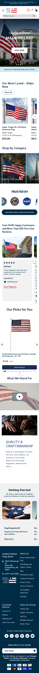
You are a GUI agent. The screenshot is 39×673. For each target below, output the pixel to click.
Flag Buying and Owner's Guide (26, 565)
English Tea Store (26, 613)
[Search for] (34, 15)
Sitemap (23, 596)
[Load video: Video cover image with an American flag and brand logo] (19, 396)
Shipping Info (7, 619)
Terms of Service (26, 586)
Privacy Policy (25, 582)
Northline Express (26, 620)
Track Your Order (8, 622)
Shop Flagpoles (10, 287)
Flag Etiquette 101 (12, 528)
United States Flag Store (23, 631)
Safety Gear (24, 609)
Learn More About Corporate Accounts (19, 212)
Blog (21, 571)
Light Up (23, 616)
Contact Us (6, 611)
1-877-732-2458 (12, 574)
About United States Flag (27, 559)
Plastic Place (25, 624)
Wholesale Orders (26, 575)
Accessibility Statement (24, 591)
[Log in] (32, 10)
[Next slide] (35, 261)
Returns (5, 615)
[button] (3, 10)
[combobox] (17, 16)
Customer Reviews (27, 578)
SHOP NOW (19, 50)
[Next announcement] (36, 3)
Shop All (8, 92)
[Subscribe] (34, 650)
